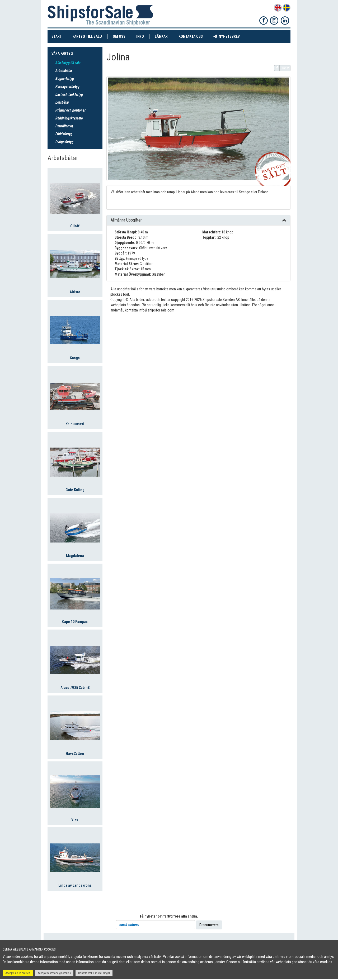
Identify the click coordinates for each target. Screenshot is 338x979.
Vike (74, 819)
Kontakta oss (193, 36)
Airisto (75, 292)
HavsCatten (75, 753)
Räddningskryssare (69, 118)
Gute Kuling (74, 490)
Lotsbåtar (62, 102)
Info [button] (140, 36)
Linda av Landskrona (75, 885)
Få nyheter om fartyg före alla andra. (169, 916)
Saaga (75, 358)
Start (59, 36)
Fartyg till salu (90, 36)
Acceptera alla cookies (17, 973)
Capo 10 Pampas (75, 622)
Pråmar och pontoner (70, 110)
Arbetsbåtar (63, 71)
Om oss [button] (119, 36)
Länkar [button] (161, 36)
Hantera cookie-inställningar (94, 973)
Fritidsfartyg (63, 134)
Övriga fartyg (64, 142)
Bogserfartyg (64, 78)
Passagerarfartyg (67, 86)
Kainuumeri (74, 424)
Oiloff (74, 226)
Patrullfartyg (64, 126)
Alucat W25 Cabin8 (75, 687)
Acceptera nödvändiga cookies (54, 973)
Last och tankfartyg (69, 94)
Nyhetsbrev (231, 36)
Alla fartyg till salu (68, 63)
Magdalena (75, 556)
